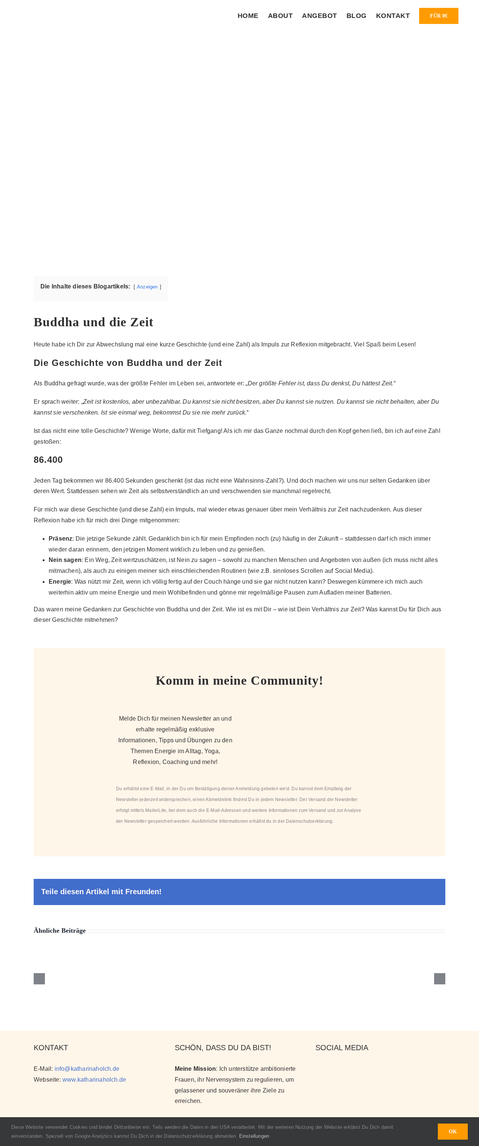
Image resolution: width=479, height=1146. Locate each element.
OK (453, 1131)
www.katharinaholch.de (94, 1079)
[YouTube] (332, 1068)
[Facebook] (344, 1068)
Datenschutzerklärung (309, 821)
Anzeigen (147, 287)
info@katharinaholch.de (87, 1069)
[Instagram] (319, 1068)
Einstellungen (255, 1136)
